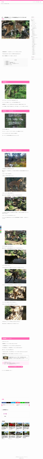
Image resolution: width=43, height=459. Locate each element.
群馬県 (34, 49)
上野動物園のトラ (7, 61)
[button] (4, 402)
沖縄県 (34, 45)
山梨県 (34, 40)
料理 (33, 20)
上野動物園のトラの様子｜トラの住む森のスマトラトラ (12, 63)
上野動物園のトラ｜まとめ (8, 64)
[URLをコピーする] (27, 402)
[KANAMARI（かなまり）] (3, 2)
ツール (33, 19)
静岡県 (34, 41)
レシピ (33, 24)
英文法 (33, 32)
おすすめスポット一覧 (35, 37)
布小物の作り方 (34, 28)
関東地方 (33, 46)
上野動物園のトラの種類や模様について (10, 62)
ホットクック (34, 23)
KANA (5, 416)
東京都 (3, 399)
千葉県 (34, 50)
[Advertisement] (21, 9)
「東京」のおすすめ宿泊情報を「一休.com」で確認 (15, 366)
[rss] (40, 0)
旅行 (33, 36)
